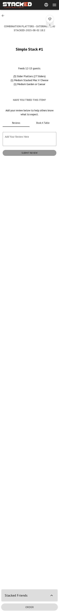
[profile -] (46, 5)
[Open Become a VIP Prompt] (52, 595)
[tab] (16, 123)
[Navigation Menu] (54, 5)
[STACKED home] (17, 5)
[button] (4, 15)
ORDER (29, 607)
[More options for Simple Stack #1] (50, 19)
